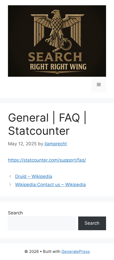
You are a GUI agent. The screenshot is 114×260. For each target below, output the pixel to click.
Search (15, 212)
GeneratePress (76, 251)
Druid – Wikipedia (33, 176)
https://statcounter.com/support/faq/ (47, 160)
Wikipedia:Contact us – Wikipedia (50, 184)
